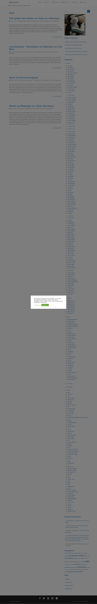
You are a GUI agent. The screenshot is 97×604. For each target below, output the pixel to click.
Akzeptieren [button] (45, 305)
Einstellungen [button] (37, 305)
